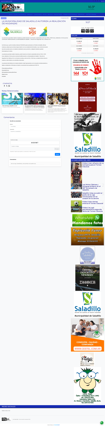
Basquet (30, 14)
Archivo (50, 14)
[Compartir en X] (7, 86)
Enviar (57, 154)
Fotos (45, 14)
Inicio (11, 14)
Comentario (12, 129)
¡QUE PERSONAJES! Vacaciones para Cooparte (56, 106)
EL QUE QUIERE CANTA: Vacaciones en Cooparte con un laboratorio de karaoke (34, 106)
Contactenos (58, 14)
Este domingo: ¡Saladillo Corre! (9, 105)
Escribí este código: (14, 139)
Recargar (57, 148)
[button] (94, 1)
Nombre (11, 124)
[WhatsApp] (96, 1)
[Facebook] (100, 1)
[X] (98, 1)
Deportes (81, 14)
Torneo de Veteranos (70, 14)
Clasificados (38, 14)
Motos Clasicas (91, 14)
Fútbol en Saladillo (20, 14)
